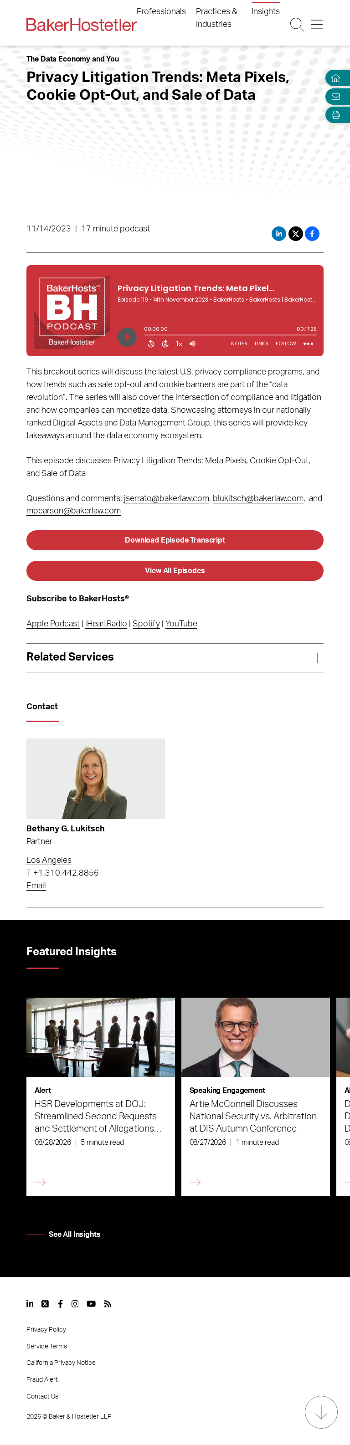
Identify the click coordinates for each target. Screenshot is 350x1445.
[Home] (333, 78)
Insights (266, 12)
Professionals (161, 12)
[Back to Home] (81, 24)
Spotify (146, 624)
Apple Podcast (53, 624)
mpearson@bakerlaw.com (73, 511)
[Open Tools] (333, 115)
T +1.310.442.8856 (62, 873)
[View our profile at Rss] (108, 1304)
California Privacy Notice (61, 1363)
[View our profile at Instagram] (75, 1304)
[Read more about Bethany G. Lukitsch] (95, 778)
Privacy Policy (46, 1330)
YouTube (181, 624)
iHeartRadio (106, 624)
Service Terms (46, 1346)
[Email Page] (333, 96)
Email (36, 886)
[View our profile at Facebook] (60, 1304)
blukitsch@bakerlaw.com (258, 499)
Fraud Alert (42, 1380)
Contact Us (42, 1397)
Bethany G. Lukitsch (65, 829)
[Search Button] (297, 24)
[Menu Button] (317, 24)
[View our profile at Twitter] (45, 1304)
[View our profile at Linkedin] (30, 1304)
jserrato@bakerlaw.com (166, 499)
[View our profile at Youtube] (91, 1304)
